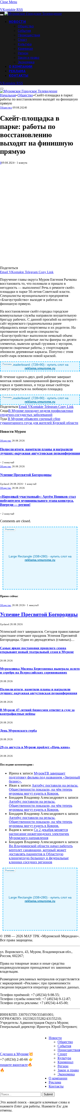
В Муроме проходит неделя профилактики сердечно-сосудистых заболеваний (36, 413)
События (24, 30)
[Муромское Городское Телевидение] (33, 13)
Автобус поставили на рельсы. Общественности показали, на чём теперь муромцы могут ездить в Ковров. (43, 789)
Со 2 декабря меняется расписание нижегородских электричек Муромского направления (39, 834)
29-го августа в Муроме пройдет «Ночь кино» (35, 747)
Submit (48, 1094)
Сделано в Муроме (14, 1054)
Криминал (25, 48)
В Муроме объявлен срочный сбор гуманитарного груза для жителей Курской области (39, 421)
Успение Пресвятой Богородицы (26, 475)
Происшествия (29, 35)
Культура (25, 44)
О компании (20, 66)
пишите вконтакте (14, 1065)
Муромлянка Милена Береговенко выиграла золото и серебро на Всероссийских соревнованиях (40, 670)
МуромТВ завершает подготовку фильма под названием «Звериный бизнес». (44, 777)
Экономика (26, 62)
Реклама (17, 71)
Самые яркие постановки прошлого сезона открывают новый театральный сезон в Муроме (37, 650)
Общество (26, 26)
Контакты (18, 75)
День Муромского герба (18, 730)
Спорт (22, 39)
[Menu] (2, 14)
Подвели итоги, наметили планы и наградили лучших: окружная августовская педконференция (40, 451)
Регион (23, 53)
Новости (17, 21)
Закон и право (28, 57)
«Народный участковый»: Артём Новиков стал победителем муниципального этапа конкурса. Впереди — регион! (38, 501)
